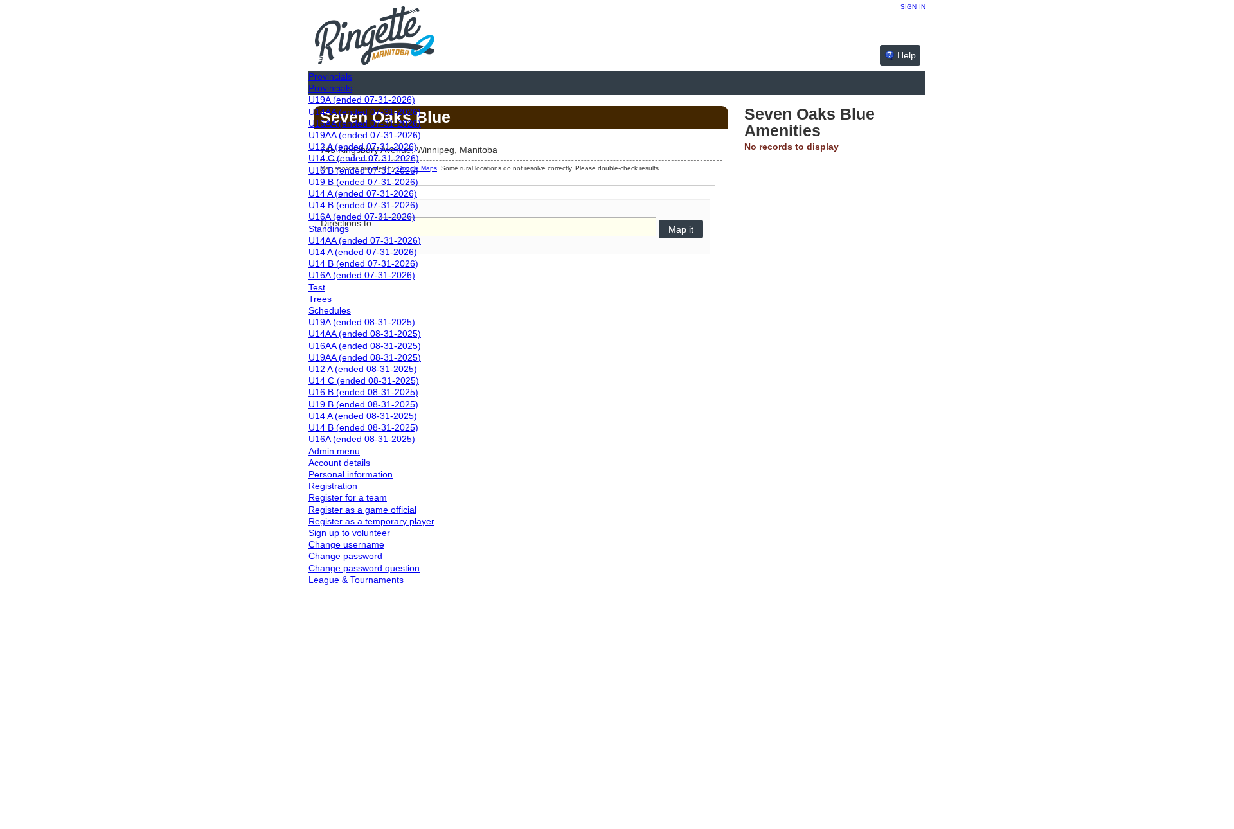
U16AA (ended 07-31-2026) (364, 123)
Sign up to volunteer (349, 533)
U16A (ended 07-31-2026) (361, 216)
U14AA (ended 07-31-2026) (364, 112)
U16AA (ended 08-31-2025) (364, 346)
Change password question (364, 568)
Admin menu (334, 451)
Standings (328, 229)
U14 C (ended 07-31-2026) (363, 158)
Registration (332, 486)
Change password (345, 556)
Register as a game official (362, 509)
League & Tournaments (356, 580)
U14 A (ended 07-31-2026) (362, 193)
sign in (913, 6)
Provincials (330, 76)
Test (316, 287)
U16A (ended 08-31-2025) (361, 439)
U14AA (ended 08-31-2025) (364, 333)
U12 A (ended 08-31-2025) (362, 369)
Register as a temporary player (371, 521)
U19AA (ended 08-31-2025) (364, 357)
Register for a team (347, 497)
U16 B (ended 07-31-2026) (363, 170)
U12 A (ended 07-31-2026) (362, 146)
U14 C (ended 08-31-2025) (363, 380)
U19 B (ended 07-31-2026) (363, 182)
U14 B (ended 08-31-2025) (363, 427)
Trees (320, 299)
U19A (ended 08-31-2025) (361, 322)
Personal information (350, 474)
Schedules (329, 310)
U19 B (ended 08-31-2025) (363, 404)
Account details (339, 463)
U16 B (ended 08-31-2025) (363, 392)
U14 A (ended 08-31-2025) (362, 416)
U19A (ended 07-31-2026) (361, 99)
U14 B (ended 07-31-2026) (363, 205)
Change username (346, 544)
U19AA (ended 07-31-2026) (364, 135)
